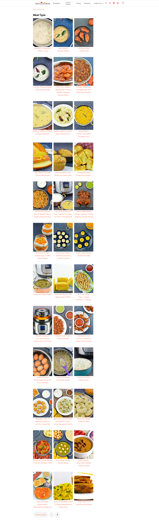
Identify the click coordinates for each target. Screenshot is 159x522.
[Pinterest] (114, 3)
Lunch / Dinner (68, 3)
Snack (79, 3)
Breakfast (56, 3)
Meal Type (41, 9)
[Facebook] (106, 3)
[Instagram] (110, 3)
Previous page (41, 514)
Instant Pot (98, 3)
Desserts (87, 3)
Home (35, 9)
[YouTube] (117, 3)
